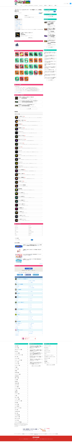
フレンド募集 (17, 331)
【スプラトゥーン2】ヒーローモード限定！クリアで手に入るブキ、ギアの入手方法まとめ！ (49, 72)
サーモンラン (40, 5)
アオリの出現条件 (31, 287)
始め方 (16, 280)
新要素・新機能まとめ (19, 323)
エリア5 (30, 307)
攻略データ (45, 5)
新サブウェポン (17, 418)
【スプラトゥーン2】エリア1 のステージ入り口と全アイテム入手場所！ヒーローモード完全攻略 (49, 64)
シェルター (30, 230)
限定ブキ (17, 304)
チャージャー (16, 227)
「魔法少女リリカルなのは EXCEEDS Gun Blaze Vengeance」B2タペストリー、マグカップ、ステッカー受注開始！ (35, 363)
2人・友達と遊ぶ (31, 323)
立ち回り (30, 312)
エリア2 (17, 305)
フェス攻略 (30, 291)
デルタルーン (46, 359)
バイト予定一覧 (50, 16)
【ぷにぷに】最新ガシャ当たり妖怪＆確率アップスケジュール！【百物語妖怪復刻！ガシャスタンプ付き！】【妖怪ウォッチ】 (35, 354)
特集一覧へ (41, 263)
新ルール (16, 356)
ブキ (16, 367)
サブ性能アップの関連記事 (18, 24)
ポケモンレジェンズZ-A (47, 350)
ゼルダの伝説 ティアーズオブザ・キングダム (49, 356)
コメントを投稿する (28, 268)
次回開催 (17, 291)
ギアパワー (30, 233)
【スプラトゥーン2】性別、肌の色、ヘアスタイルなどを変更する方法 (49, 61)
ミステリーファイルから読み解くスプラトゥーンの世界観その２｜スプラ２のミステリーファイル (49, 56)
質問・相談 (30, 333)
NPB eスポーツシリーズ (18, 349)
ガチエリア (17, 347)
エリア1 (30, 304)
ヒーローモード (36, 5)
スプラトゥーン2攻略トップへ (27, 338)
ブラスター (30, 227)
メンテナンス (17, 363)
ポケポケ (45, 353)
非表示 (19, 19)
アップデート (26, 5)
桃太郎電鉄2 (45, 361)
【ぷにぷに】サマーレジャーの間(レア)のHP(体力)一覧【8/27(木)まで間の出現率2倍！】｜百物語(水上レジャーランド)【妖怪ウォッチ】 (35, 347)
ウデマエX (17, 287)
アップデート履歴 (17, 23)
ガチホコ (17, 300)
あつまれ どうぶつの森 (47, 358)
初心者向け (17, 372)
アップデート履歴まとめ (18, 92)
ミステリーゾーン (17, 374)
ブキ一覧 (17, 316)
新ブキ (16, 402)
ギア (15, 233)
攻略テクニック (50, 5)
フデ (15, 230)
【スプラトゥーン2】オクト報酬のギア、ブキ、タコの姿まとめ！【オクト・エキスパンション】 (49, 59)
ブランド (17, 326)
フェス (21, 5)
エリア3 (30, 305)
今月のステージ (17, 416)
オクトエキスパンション (31, 5)
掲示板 (55, 5)
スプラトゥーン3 (17, 365)
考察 (16, 370)
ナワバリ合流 (31, 331)
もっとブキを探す (18, 28)
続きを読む (30, 37)
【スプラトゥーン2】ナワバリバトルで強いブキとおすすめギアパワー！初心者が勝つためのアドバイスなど (49, 67)
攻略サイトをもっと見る (50, 364)
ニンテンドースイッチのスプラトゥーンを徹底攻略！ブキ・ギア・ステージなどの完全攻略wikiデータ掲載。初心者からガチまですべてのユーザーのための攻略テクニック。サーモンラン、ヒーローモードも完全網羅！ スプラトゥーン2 (36, 434)
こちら (30, 270)
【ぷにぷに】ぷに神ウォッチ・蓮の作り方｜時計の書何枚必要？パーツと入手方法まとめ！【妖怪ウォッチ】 (35, 350)
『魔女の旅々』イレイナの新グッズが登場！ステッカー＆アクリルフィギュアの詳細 (35, 360)
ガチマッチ (17, 404)
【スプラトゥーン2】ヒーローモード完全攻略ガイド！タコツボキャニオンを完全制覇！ (49, 77)
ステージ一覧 (31, 319)
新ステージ (17, 397)
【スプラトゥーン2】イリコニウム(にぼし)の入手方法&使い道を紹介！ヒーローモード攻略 (49, 75)
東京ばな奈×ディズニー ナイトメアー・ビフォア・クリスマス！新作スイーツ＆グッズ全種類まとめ (35, 357)
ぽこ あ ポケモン (46, 347)
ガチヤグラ (16, 420)
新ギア (16, 351)
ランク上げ (30, 326)
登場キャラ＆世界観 (32, 280)
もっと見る (28, 108)
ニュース (16, 5)
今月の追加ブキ (17, 411)
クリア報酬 (30, 282)
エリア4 (17, 307)
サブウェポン (31, 316)
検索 (70, 3)
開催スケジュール (18, 312)
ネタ (16, 395)
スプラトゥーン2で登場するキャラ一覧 (49, 69)
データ (16, 379)
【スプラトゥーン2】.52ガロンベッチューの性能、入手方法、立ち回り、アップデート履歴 (49, 53)
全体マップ (17, 282)
